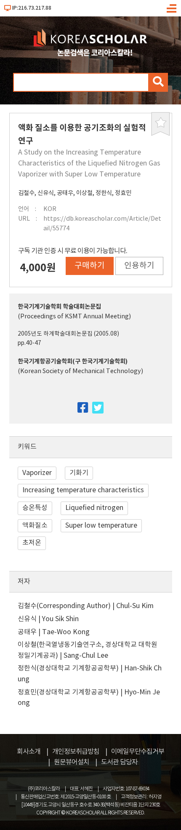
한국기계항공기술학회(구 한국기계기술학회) (73, 361)
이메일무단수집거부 (137, 751)
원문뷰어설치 (71, 762)
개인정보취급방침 (75, 751)
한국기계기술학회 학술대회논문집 (59, 306)
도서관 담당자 (119, 762)
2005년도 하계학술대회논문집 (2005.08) (68, 334)
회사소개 (28, 751)
